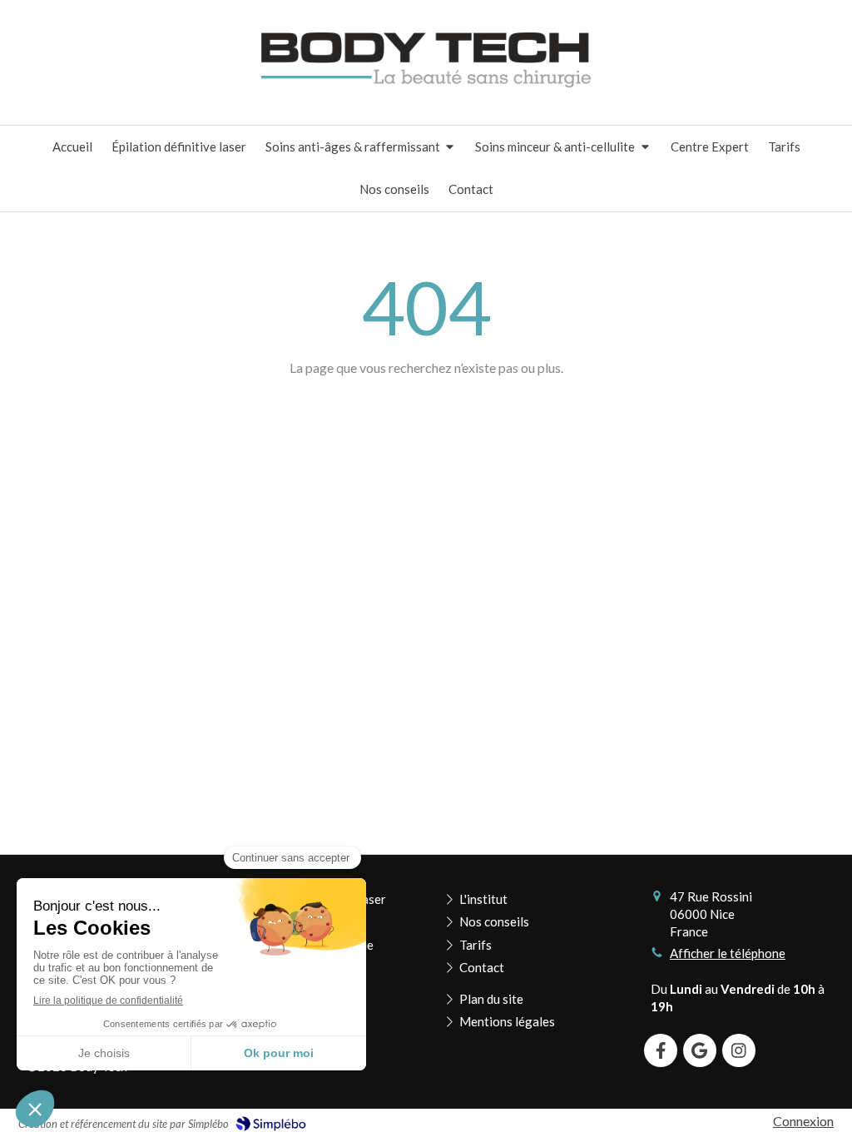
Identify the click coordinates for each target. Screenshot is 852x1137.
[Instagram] (738, 1050)
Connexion (803, 1121)
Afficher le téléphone (727, 953)
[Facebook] (660, 1050)
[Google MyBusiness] (699, 1050)
